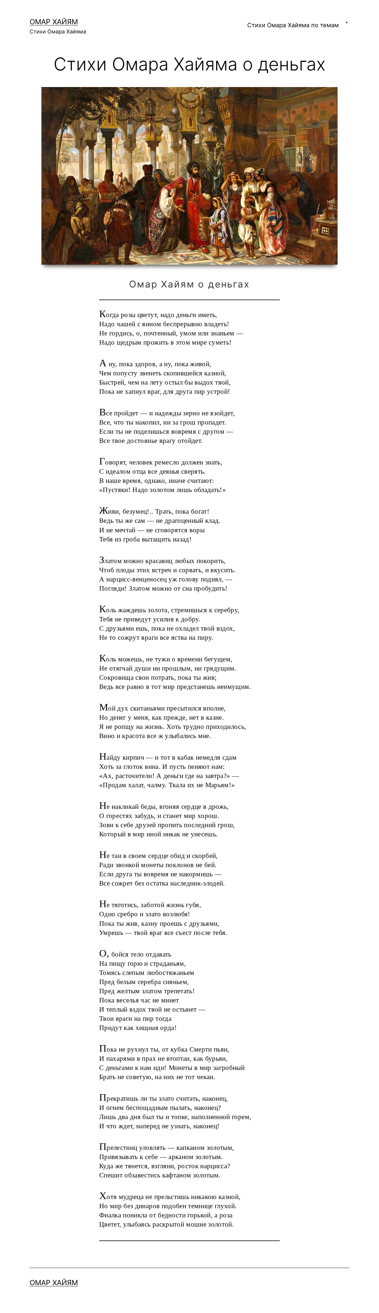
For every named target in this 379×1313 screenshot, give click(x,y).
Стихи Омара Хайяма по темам (293, 25)
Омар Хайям (54, 21)
